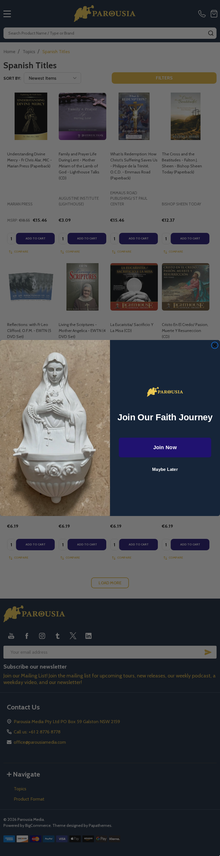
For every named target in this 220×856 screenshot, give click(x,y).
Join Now (165, 448)
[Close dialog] (214, 345)
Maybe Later (165, 469)
